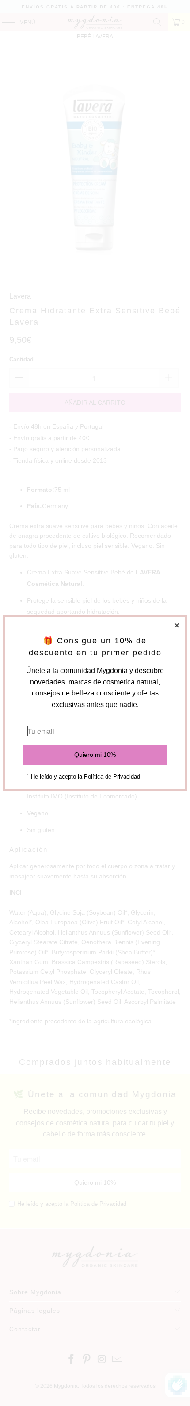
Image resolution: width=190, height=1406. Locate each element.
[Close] (177, 625)
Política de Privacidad (112, 776)
